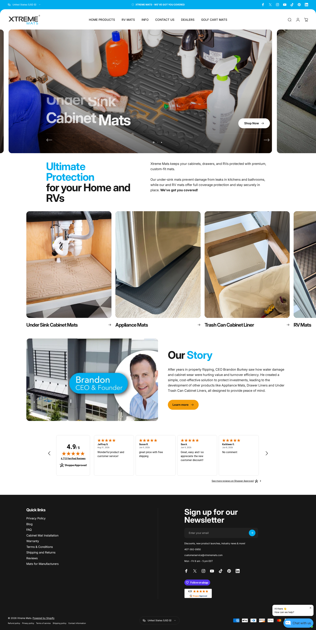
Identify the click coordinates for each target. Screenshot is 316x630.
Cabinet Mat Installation (42, 535)
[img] (73, 453)
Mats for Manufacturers (42, 564)
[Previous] (49, 140)
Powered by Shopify (43, 618)
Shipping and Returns (40, 552)
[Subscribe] (252, 533)
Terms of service (43, 623)
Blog (29, 524)
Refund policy (14, 623)
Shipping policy (59, 623)
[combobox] (24, 4)
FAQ (29, 529)
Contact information (77, 623)
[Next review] (266, 453)
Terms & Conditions (39, 547)
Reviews (32, 558)
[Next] (266, 140)
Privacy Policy (36, 518)
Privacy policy (28, 623)
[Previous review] (49, 453)
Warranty (32, 541)
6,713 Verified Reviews (73, 458)
